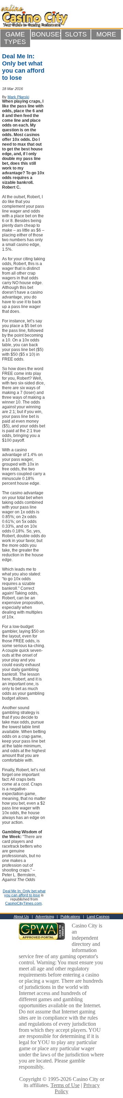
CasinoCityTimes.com (23, 903)
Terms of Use (65, 1085)
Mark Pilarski (18, 97)
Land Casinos (98, 916)
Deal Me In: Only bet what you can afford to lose (24, 893)
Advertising (45, 916)
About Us (21, 916)
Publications (70, 916)
